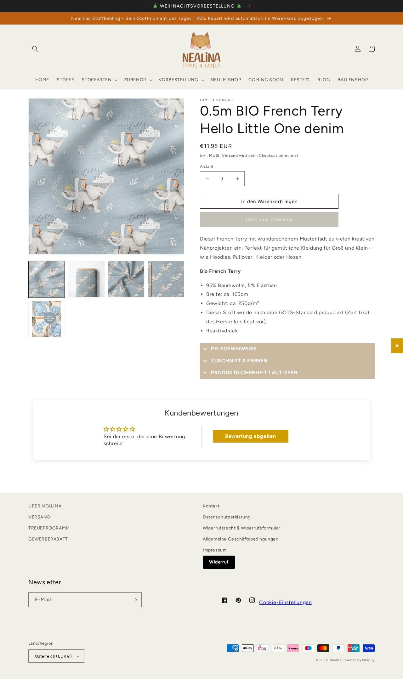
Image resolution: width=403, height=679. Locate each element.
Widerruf (219, 562)
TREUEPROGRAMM (49, 528)
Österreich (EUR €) (53, 656)
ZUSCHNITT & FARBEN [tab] (239, 361)
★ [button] (397, 345)
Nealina (336, 660)
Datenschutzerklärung (227, 517)
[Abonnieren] (134, 599)
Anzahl (206, 166)
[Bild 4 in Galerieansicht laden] (166, 279)
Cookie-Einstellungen (285, 602)
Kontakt (211, 506)
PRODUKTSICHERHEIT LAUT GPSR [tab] (254, 373)
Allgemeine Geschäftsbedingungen (241, 539)
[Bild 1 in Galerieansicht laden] (46, 279)
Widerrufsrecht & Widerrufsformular (241, 528)
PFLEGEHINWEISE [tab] (233, 349)
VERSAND (39, 517)
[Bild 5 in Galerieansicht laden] (46, 319)
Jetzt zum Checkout (269, 219)
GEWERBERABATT (48, 539)
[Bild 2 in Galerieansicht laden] (86, 279)
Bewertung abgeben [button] (250, 436)
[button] (35, 49)
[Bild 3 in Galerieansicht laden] (126, 279)
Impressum (215, 550)
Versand (230, 155)
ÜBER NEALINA (44, 506)
